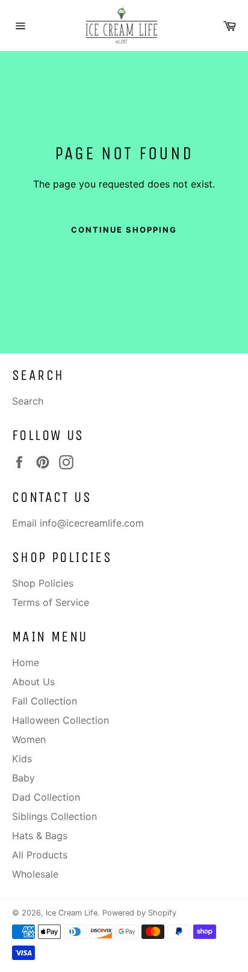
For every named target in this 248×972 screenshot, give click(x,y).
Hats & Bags (39, 836)
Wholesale (35, 874)
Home (25, 662)
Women (29, 739)
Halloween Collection (60, 720)
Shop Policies (42, 583)
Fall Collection (44, 701)
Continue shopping (123, 229)
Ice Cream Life (72, 912)
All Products (39, 855)
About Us (33, 682)
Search (27, 401)
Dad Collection (46, 797)
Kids (22, 759)
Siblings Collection (54, 816)
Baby (23, 778)
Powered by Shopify (139, 912)
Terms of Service (50, 602)
